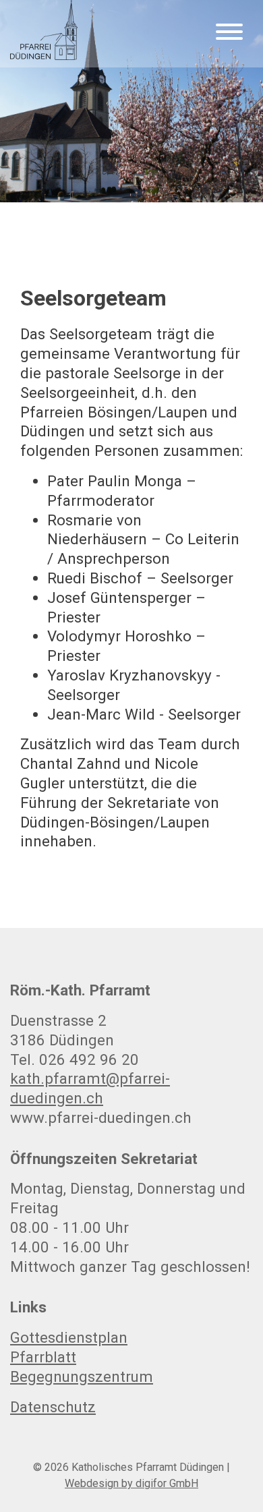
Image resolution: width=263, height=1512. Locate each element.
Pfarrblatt (43, 1357)
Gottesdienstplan (68, 1337)
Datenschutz (53, 1407)
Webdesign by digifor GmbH (131, 1483)
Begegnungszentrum (81, 1376)
